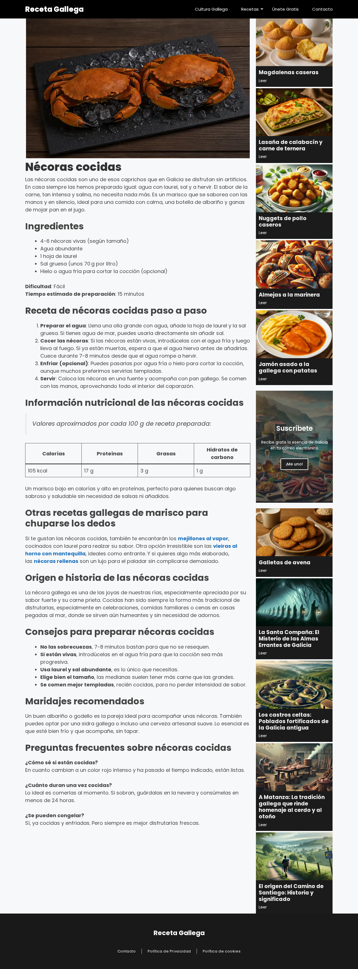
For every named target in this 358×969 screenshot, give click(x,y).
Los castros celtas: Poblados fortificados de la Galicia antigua (294, 721)
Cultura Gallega (211, 9)
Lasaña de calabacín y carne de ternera (290, 145)
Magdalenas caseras (289, 72)
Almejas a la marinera (289, 295)
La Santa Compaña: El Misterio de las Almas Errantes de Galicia (289, 638)
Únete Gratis (285, 9)
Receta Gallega (54, 9)
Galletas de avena (284, 562)
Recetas (250, 9)
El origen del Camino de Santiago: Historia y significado (291, 892)
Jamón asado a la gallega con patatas (288, 367)
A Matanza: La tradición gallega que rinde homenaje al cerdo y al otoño (292, 807)
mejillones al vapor (203, 538)
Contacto (322, 9)
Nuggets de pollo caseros (283, 221)
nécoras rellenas (56, 561)
